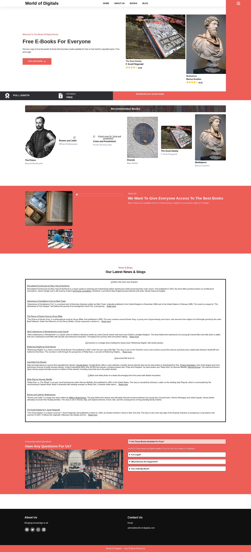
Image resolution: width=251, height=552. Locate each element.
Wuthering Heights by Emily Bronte (41, 347)
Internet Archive (194, 367)
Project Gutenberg (187, 365)
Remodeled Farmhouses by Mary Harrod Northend (48, 286)
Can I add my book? (140, 469)
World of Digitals (42, 3)
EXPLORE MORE (35, 61)
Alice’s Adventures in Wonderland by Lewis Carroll (47, 332)
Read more (111, 306)
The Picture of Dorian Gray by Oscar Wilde (44, 316)
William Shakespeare (77, 398)
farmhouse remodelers (82, 291)
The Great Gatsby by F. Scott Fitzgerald (43, 410)
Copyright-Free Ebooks (36, 362)
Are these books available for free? (147, 441)
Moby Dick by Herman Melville (39, 379)
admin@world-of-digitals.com (141, 528)
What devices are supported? (144, 462)
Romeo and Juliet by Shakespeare (41, 395)
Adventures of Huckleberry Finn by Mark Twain (46, 301)
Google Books (82, 365)
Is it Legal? (136, 455)
